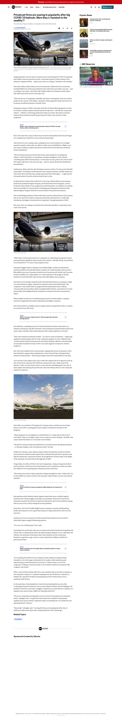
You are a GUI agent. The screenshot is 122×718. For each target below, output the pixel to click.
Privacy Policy (28, 713)
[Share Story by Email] (67, 28)
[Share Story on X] (63, 28)
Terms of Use (87, 713)
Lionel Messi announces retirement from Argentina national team (61, 2)
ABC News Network (20, 713)
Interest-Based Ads (65, 713)
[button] (8, 7)
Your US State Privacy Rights (38, 713)
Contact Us (103, 713)
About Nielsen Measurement (76, 713)
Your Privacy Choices (95, 713)
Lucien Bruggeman (20, 27)
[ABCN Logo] (16, 7)
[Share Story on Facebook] (59, 28)
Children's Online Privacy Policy (53, 713)
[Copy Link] (71, 28)
